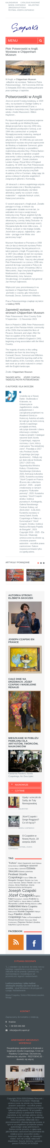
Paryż (10, 914)
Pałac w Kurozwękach (31, 917)
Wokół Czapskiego (17, 5)
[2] (41, 563)
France (25, 878)
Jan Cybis (34, 880)
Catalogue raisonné (30, 3)
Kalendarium (12, 3)
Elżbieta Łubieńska (25, 872)
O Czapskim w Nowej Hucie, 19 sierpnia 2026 (30, 839)
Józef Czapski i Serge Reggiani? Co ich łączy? (30, 819)
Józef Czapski (31, 377)
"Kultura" (12, 863)
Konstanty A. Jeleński (21, 899)
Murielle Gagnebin (26, 911)
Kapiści (37, 896)
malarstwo (14, 906)
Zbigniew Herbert (25, 922)
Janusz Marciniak (14, 883)
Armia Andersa (13, 866)
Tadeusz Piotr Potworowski (22, 379)
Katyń (11, 899)
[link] (26, 79)
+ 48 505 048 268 (17, 1026)
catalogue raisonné (28, 865)
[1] (38, 563)
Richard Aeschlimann (16, 920)
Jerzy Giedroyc (21, 885)
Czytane (20, 791)
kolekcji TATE (14, 304)
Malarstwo (33, 5)
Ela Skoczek (26, 386)
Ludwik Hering (24, 903)
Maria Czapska (29, 906)
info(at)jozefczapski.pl (19, 1030)
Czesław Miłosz (13, 868)
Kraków (32, 899)
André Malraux (37, 863)
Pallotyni (37, 911)
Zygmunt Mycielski (22, 925)
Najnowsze (21, 785)
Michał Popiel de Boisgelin (18, 909)
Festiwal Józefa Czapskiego (21, 10)
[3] (43, 563)
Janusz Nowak (27, 883)
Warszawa (28, 920)
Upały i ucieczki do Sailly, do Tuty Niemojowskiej (31, 800)
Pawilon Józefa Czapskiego (19, 915)
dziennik (22, 869)
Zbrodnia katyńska (17, 8)
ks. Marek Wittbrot (25, 901)
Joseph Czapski (22, 890)
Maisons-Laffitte (36, 904)
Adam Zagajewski (24, 863)
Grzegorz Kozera (23, 880)
